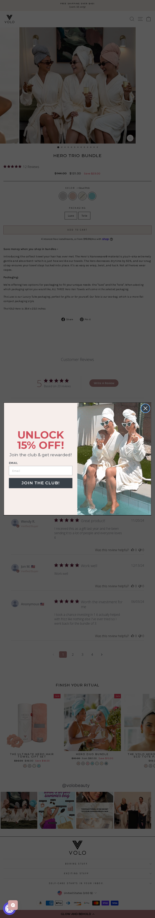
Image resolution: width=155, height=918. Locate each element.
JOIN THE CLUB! (41, 483)
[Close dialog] (145, 408)
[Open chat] (13, 905)
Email (13, 463)
